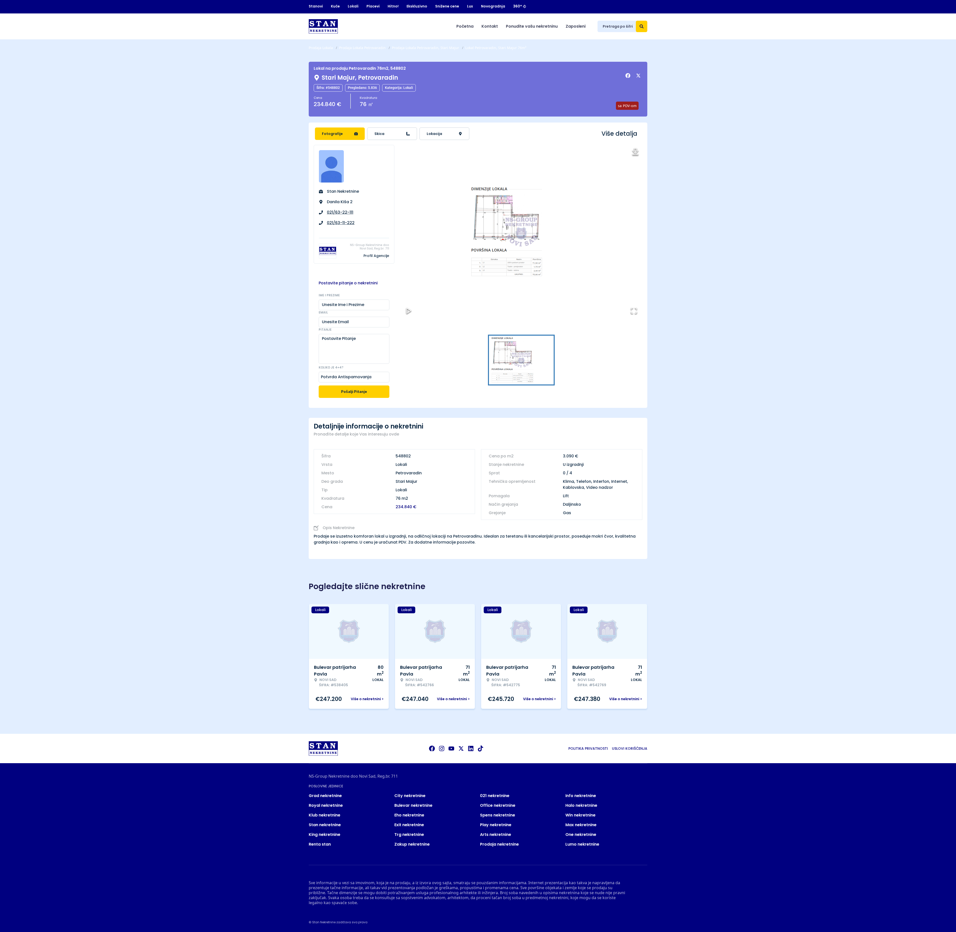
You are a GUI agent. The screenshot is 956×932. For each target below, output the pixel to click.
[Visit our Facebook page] (432, 748)
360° (517, 6)
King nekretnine (324, 834)
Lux (470, 6)
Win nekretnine (580, 815)
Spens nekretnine (497, 815)
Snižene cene (447, 6)
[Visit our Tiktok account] (480, 748)
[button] (521, 232)
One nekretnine (580, 834)
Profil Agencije (376, 255)
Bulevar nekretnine (413, 805)
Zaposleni (576, 26)
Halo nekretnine (581, 805)
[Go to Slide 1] (521, 360)
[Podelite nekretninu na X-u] (639, 75)
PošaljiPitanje (354, 391)
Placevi (373, 6)
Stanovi (316, 6)
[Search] (641, 26)
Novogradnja (493, 6)
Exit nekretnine (409, 825)
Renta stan (320, 844)
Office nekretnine (497, 805)
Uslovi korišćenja (629, 748)
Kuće (335, 6)
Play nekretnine (495, 825)
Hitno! (393, 6)
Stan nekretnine (325, 825)
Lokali (353, 6)
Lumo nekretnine (582, 844)
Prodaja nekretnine (499, 844)
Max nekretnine (581, 825)
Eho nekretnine (409, 815)
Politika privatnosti (588, 748)
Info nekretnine (580, 796)
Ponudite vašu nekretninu (532, 26)
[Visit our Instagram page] (442, 748)
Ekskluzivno (417, 6)
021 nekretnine (494, 796)
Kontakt (489, 26)
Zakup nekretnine (412, 844)
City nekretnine (409, 796)
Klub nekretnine (324, 815)
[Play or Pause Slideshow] (408, 310)
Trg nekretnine (409, 834)
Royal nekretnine (326, 805)
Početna (465, 26)
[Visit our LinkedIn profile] (471, 748)
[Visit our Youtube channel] (451, 748)
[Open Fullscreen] (633, 310)
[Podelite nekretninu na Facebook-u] (628, 75)
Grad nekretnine (325, 796)
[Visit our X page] (461, 748)
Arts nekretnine (495, 834)
